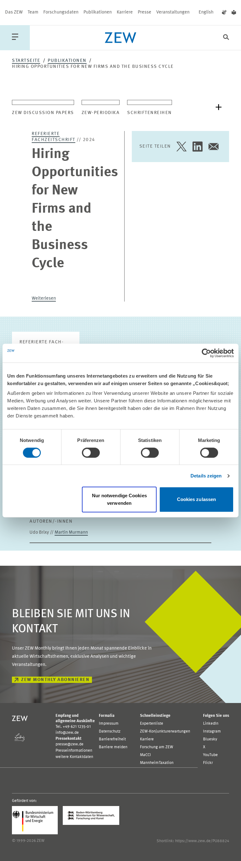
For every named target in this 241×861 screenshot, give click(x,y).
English (206, 12)
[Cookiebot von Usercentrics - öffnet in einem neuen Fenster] (206, 353)
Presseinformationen (74, 751)
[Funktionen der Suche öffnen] (226, 38)
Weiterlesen (44, 298)
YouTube (210, 755)
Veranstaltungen (173, 12)
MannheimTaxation (157, 763)
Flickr (208, 763)
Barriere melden (113, 747)
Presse (144, 12)
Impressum (109, 724)
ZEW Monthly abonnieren (55, 680)
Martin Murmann (71, 532)
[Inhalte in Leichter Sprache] (233, 12)
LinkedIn (210, 724)
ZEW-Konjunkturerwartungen (165, 731)
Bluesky (210, 739)
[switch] (91, 453)
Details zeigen (206, 475)
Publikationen (97, 12)
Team (33, 12)
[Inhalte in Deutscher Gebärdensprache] (224, 12)
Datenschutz (109, 731)
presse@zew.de (69, 744)
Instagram (212, 731)
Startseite (26, 60)
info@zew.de (67, 733)
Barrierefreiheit (112, 739)
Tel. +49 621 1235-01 (73, 727)
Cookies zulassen (196, 499)
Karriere (125, 12)
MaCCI (145, 755)
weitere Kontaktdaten (74, 757)
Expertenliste (151, 724)
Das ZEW (14, 12)
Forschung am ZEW (156, 747)
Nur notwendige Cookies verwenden (119, 499)
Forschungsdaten (60, 12)
